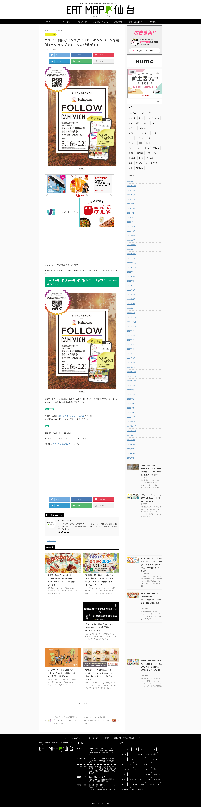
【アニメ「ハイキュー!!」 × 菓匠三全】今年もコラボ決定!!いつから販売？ (151, 498)
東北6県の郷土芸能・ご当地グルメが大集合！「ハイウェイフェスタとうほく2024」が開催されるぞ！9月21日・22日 (151, 667)
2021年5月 (131, 349)
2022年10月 (131, 272)
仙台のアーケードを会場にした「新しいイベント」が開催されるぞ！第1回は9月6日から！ (61, 673)
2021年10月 (131, 326)
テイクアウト (133, 133)
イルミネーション (153, 118)
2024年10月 (131, 186)
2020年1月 (131, 422)
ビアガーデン (140, 138)
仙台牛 (148, 143)
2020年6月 (131, 399)
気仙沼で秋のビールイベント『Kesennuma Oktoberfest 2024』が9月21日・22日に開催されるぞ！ (151, 600)
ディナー (145, 133)
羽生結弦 (139, 163)
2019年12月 (131, 426)
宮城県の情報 (82, 22)
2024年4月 (131, 204)
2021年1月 (131, 367)
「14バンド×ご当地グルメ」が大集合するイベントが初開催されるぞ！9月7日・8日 (99, 627)
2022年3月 (131, 304)
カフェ (145, 123)
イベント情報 (65, 22)
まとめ (141, 118)
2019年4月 (131, 458)
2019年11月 (131, 431)
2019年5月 (131, 453)
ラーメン (132, 143)
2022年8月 (131, 281)
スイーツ (132, 128)
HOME (47, 22)
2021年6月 (131, 344)
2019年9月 (131, 440)
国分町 (147, 148)
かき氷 (142, 113)
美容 (130, 163)
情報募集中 (153, 22)
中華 (140, 143)
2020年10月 (131, 381)
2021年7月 (131, 340)
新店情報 (140, 153)
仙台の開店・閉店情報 (100, 22)
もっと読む (83, 703)
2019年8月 (131, 444)
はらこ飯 (132, 118)
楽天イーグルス (152, 153)
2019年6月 (131, 449)
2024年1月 (131, 217)
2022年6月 (131, 290)
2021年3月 (131, 358)
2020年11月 (131, 376)
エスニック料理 (134, 123)
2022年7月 (131, 285)
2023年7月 (131, 240)
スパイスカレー (144, 128)
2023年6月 (131, 245)
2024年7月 (131, 199)
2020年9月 (131, 385)
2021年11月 (131, 322)
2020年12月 (131, 372)
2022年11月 (131, 267)
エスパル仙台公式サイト (62, 444)
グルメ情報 (118, 22)
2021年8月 (131, 335)
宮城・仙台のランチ (135, 22)
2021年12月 (131, 317)
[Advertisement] (82, 243)
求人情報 (132, 158)
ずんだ (150, 113)
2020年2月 (131, 417)
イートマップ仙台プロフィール (74, 738)
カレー (154, 123)
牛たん (141, 158)
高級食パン (139, 168)
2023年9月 (131, 231)
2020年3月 (131, 413)
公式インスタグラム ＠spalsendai (71, 416)
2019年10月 (131, 435)
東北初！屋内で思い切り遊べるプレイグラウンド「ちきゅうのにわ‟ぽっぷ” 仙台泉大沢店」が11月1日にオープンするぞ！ (151, 564)
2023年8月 (131, 236)
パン (130, 138)
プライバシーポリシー (94, 738)
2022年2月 (131, 308)
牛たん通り (151, 158)
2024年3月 (131, 208)
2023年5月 (131, 249)
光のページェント (135, 148)
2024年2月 (131, 213)
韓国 (130, 168)
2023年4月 (131, 254)
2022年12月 (131, 263)
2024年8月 (131, 195)
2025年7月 (131, 181)
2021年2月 (131, 363)
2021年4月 (131, 354)
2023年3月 (131, 258)
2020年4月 (131, 408)
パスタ (154, 133)
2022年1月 (131, 313)
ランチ (151, 138)
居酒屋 (131, 153)
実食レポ (156, 148)
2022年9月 (131, 276)
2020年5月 (131, 403)
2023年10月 (131, 227)
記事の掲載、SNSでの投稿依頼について (127, 738)
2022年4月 (131, 299)
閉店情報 (154, 163)
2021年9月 (131, 331)
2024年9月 (131, 190)
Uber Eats (132, 113)
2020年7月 (131, 394)
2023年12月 (131, 222)
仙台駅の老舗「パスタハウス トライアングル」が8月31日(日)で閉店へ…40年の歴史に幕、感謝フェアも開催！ (102, 751)
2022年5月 (131, 295)
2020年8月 (131, 390)
